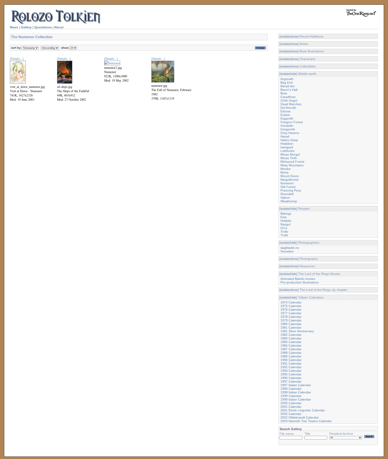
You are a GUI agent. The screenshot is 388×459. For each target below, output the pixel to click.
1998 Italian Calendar (295, 392)
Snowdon (287, 251)
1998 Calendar (291, 388)
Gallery (26, 27)
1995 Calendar (291, 374)
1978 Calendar (291, 317)
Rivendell (286, 194)
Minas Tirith (288, 158)
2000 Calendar (291, 403)
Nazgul (285, 224)
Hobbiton (286, 143)
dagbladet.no (289, 248)
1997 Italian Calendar (295, 385)
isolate (284, 36)
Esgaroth (286, 118)
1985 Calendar (291, 342)
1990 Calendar (291, 360)
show (294, 36)
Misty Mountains (292, 165)
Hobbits (285, 221)
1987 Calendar (291, 349)
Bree (283, 93)
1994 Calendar (291, 370)
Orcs (283, 228)
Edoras (285, 111)
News (14, 27)
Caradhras (287, 97)
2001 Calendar (291, 406)
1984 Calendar (291, 338)
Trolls (284, 231)
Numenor (287, 183)
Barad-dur (287, 86)
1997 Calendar (291, 381)
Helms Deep (289, 140)
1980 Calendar (291, 324)
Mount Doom (289, 176)
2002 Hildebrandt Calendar (299, 417)
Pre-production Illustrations (299, 282)
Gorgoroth (287, 129)
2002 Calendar (291, 414)
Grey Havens (289, 133)
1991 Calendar (291, 363)
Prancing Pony (290, 190)
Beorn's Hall (289, 89)
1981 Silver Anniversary (297, 331)
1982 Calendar (291, 334)
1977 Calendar (291, 313)
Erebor (285, 115)
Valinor (285, 197)
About (59, 27)
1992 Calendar (291, 367)
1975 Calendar (291, 306)
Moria (284, 172)
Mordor (285, 169)
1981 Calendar (291, 327)
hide (293, 74)
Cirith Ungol (288, 100)
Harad (284, 136)
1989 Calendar (291, 356)
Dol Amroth (288, 107)
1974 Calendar (291, 302)
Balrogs (285, 213)
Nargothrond (289, 179)
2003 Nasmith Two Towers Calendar (306, 421)
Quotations (43, 27)
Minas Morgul (290, 154)
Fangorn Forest (291, 122)
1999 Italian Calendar (295, 399)
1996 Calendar (291, 378)
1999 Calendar (291, 396)
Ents (283, 217)
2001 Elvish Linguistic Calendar (302, 410)
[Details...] (17, 58)
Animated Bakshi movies (297, 279)
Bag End (286, 82)
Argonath (286, 79)
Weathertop (288, 201)
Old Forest (287, 187)
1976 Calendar (291, 309)
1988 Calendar (291, 352)
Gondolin (286, 125)
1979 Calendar (291, 320)
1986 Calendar (291, 345)
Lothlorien (287, 151)
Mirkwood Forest (292, 161)
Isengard (286, 147)
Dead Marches (290, 104)
